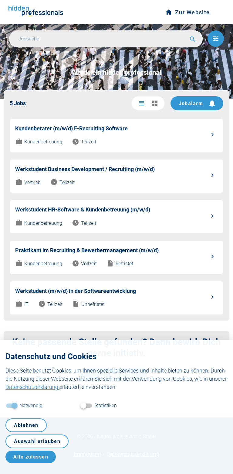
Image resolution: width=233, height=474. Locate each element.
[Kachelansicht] (154, 103)
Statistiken (105, 405)
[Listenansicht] (141, 103)
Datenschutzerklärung (32, 387)
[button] (216, 38)
